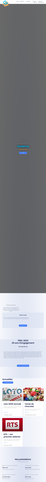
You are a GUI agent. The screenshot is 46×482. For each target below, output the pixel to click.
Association (22, 1)
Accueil (17, 1)
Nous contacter (41, 2)
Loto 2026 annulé (12, 404)
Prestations (40, 1)
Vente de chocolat (29, 405)
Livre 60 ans (28, 1)
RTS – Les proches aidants (12, 435)
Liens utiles (35, 2)
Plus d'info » (6, 412)
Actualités (34, 1)
